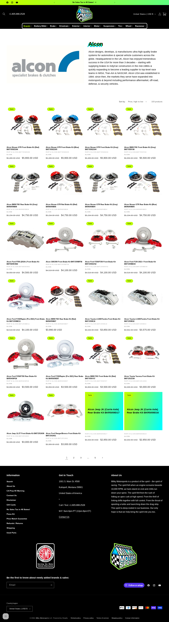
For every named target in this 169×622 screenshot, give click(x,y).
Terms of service (103, 618)
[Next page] (102, 458)
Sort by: (122, 102)
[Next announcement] (115, 2)
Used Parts (11, 533)
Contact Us (12, 495)
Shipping (11, 528)
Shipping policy (117, 618)
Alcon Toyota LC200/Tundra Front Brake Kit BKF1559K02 (141, 320)
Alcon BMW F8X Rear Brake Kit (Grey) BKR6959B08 (22, 205)
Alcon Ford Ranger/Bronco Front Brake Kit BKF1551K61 (63, 434)
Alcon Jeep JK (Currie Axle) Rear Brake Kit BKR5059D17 (103, 411)
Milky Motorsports (42, 618)
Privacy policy (88, 618)
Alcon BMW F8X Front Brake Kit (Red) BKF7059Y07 (100, 377)
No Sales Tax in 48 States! (18, 509)
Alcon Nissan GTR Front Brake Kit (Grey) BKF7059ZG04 (101, 148)
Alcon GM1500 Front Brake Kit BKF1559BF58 (64, 262)
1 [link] (66, 458)
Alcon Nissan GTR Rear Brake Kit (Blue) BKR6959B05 (140, 205)
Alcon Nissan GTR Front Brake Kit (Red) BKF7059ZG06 (23, 148)
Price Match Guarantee (17, 519)
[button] (4, 14)
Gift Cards (11, 505)
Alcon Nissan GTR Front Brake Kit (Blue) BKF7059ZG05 (62, 148)
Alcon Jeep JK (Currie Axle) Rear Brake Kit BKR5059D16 (143, 411)
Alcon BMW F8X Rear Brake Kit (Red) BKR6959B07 (61, 320)
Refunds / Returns (15, 523)
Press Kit (11, 514)
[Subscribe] (51, 585)
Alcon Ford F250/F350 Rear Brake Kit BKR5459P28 (22, 377)
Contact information (132, 618)
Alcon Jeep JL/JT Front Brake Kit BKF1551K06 (25, 433)
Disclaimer (11, 500)
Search (10, 481)
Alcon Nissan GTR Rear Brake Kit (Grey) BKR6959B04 (101, 205)
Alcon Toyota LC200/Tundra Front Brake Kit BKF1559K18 (102, 320)
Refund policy (76, 618)
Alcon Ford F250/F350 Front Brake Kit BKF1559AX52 (100, 263)
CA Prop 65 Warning (15, 491)
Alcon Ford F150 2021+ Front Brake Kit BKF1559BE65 (140, 263)
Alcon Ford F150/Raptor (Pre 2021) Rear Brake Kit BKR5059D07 (64, 377)
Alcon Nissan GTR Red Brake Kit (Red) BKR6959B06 (61, 205)
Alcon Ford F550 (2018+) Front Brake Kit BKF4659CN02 (23, 263)
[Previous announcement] (54, 2)
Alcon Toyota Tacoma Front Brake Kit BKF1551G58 (139, 377)
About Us (11, 486)
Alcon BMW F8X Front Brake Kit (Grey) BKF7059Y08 (140, 148)
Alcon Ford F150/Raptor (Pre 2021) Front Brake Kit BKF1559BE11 (26, 320)
